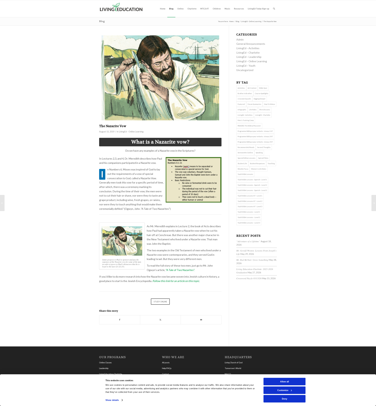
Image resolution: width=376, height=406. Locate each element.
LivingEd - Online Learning (131, 131)
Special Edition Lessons (246, 158)
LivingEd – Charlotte (248, 52)
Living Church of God (233, 362)
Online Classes (105, 362)
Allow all (284, 381)
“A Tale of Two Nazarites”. (180, 270)
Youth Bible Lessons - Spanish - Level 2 (252, 185)
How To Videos (269, 104)
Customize (282, 390)
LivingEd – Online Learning (251, 61)
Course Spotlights (261, 93)
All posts (165, 362)
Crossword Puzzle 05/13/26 (249, 278)
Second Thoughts (264, 147)
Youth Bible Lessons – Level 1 (249, 212)
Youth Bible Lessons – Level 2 (249, 217)
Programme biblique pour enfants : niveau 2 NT (255, 136)
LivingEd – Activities (247, 48)
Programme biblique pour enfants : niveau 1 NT (255, 131)
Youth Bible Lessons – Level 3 (249, 223)
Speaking (259, 153)
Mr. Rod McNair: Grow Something (252, 259)
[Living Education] (121, 8)
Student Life (242, 163)
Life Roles (253, 110)
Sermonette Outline (245, 153)
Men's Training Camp (246, 120)
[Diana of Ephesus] (2, 203)
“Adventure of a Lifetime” (248, 241)
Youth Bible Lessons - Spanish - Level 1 (252, 180)
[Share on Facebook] (119, 319)
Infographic (242, 110)
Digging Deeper (260, 99)
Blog (102, 21)
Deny (284, 398)
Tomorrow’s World (233, 368)
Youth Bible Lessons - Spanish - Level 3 (252, 190)
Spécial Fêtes (263, 158)
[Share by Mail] (201, 319)
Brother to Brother (245, 93)
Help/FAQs (166, 368)
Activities (241, 88)
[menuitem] (162, 8)
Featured (241, 104)
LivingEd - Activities (245, 115)
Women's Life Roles (258, 169)
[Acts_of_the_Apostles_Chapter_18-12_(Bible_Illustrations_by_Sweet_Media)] (160, 78)
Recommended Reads (246, 147)
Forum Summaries (254, 104)
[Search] (274, 8)
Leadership (104, 368)
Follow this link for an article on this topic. (176, 281)
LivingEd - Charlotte (262, 115)
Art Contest (252, 88)
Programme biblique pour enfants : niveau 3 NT (255, 142)
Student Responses (257, 163)
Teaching (271, 163)
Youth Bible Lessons (245, 174)
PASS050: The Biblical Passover (249, 126)
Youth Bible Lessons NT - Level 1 (250, 196)
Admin (240, 39)
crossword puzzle (244, 99)
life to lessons (264, 110)
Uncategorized (244, 70)
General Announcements (250, 43)
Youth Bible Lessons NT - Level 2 (250, 201)
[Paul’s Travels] (373, 203)
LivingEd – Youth (245, 65)
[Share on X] (160, 319)
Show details (112, 400)
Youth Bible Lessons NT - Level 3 (250, 206)
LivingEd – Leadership (248, 56)
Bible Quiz (263, 88)
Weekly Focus (243, 169)
